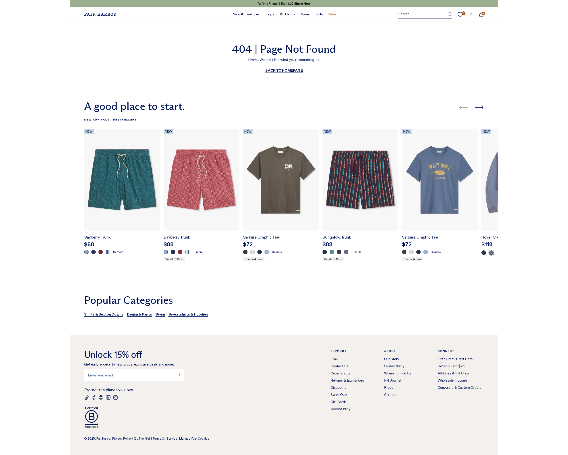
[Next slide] (479, 107)
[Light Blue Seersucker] (108, 252)
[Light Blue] (266, 252)
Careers (390, 395)
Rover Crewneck (496, 237)
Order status (340, 373)
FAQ (334, 359)
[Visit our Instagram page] (115, 397)
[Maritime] (491, 252)
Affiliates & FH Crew (454, 373)
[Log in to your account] (470, 14)
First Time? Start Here (455, 359)
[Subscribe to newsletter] (178, 375)
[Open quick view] (152, 218)
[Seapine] (332, 252)
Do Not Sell (142, 438)
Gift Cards (339, 402)
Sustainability (394, 366)
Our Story (391, 359)
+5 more (277, 251)
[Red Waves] (100, 252)
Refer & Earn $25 (451, 366)
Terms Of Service (164, 438)
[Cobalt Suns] (346, 252)
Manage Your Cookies (194, 438)
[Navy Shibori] (93, 252)
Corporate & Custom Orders (459, 387)
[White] (252, 252)
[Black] (245, 252)
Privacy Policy (122, 438)
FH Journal (392, 380)
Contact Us (339, 366)
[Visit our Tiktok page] (86, 397)
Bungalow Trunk (336, 237)
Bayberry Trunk (97, 237)
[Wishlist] (460, 14)
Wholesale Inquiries (453, 380)
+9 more (118, 251)
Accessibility (340, 409)
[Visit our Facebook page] (94, 397)
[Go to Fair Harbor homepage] (100, 14)
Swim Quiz (339, 395)
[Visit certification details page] (134, 417)
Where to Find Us (397, 373)
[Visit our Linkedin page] (108, 397)
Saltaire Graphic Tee (261, 237)
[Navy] (259, 252)
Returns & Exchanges (347, 380)
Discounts (338, 387)
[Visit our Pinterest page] (101, 397)
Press (388, 387)
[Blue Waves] (86, 252)
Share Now (302, 4)
